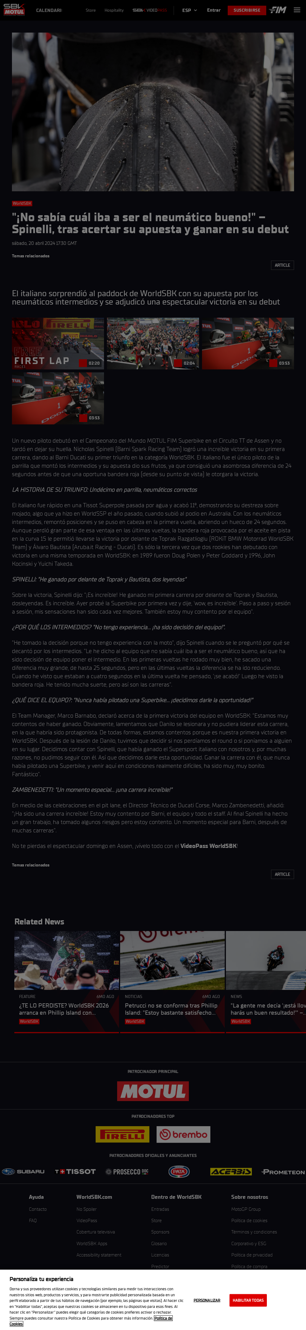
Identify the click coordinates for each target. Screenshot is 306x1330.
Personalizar (207, 1300)
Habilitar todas (248, 1300)
